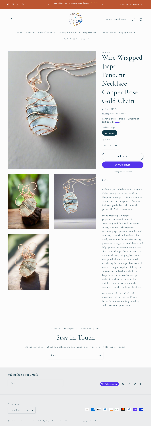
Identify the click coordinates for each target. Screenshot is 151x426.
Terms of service (71, 421)
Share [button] (107, 180)
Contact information (103, 421)
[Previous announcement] (48, 4)
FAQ (97, 329)
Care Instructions (85, 329)
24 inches (109, 133)
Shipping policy (86, 421)
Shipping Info (69, 329)
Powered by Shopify (28, 421)
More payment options (123, 172)
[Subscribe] (99, 355)
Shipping (105, 113)
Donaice (17, 421)
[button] (11, 19)
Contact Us (56, 329)
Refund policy (43, 421)
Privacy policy (57, 421)
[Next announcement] (102, 4)
